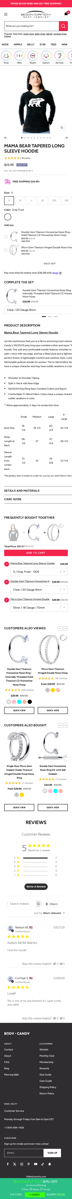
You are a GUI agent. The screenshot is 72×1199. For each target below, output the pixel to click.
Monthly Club (46, 1055)
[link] (9, 702)
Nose (5, 44)
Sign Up (52, 1152)
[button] (60, 628)
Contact (8, 1049)
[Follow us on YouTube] (35, 1164)
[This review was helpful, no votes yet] (54, 964)
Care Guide (45, 1080)
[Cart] (66, 14)
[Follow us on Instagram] (21, 1164)
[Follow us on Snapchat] (49, 1164)
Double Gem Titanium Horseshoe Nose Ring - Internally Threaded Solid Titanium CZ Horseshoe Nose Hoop (19, 677)
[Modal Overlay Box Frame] (36, 1188)
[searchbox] (21, 904)
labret (49, 34)
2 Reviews (25, 158)
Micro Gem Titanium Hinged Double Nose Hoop (53, 671)
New (64, 44)
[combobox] (49, 913)
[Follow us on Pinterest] (28, 1164)
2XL (54, 200)
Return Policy (46, 1093)
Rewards (44, 1068)
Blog (6, 1068)
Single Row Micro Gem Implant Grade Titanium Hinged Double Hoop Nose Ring (19, 772)
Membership (46, 1062)
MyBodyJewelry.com (36, 1176)
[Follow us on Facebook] (7, 1164)
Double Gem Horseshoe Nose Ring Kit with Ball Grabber (53, 770)
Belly (30, 44)
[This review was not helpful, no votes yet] (61, 964)
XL (42, 200)
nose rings (28, 34)
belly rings (40, 34)
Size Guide (45, 1074)
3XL (66, 200)
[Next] (66, 138)
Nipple (18, 44)
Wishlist (43, 1049)
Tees (53, 44)
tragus (7, 36)
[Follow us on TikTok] (42, 1164)
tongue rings (59, 34)
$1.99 (42, 44)
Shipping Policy (47, 1087)
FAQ (6, 1062)
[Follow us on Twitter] (14, 1164)
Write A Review (36, 886)
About (7, 1055)
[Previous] (5, 138)
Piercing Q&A (11, 1074)
